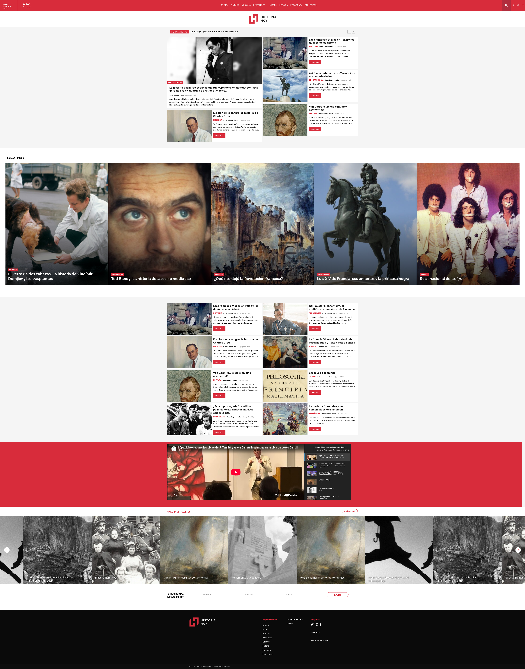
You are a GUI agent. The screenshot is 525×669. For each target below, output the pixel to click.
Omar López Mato (176, 95)
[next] (353, 31)
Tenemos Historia (295, 619)
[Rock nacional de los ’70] (468, 224)
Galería (290, 623)
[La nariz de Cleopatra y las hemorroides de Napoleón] (285, 419)
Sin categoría (175, 82)
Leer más (219, 136)
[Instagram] (517, 3)
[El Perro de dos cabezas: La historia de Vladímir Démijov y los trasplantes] (56, 224)
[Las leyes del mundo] (285, 386)
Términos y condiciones (319, 640)
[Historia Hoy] (262, 19)
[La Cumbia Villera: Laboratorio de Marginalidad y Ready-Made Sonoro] (285, 352)
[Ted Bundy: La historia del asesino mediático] (159, 224)
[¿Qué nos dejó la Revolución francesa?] (262, 224)
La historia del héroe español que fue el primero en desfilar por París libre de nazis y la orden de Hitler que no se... (213, 89)
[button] (506, 5)
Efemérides (310, 5)
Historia (283, 5)
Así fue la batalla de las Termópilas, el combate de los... (332, 75)
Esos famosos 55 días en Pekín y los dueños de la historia (223, 31)
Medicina (246, 5)
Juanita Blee (322, 347)
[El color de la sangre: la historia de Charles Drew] (189, 126)
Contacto (315, 632)
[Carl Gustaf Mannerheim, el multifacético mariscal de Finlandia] (285, 319)
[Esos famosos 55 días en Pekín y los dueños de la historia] (285, 53)
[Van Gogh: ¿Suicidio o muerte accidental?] (285, 120)
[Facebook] (513, 3)
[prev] (349, 31)
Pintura (235, 5)
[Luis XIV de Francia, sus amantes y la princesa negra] (365, 224)
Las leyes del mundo (322, 372)
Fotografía (266, 650)
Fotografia (296, 5)
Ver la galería (349, 511)
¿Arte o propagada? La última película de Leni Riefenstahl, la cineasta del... (233, 409)
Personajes (259, 5)
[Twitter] (522, 3)
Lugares (272, 5)
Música (224, 5)
